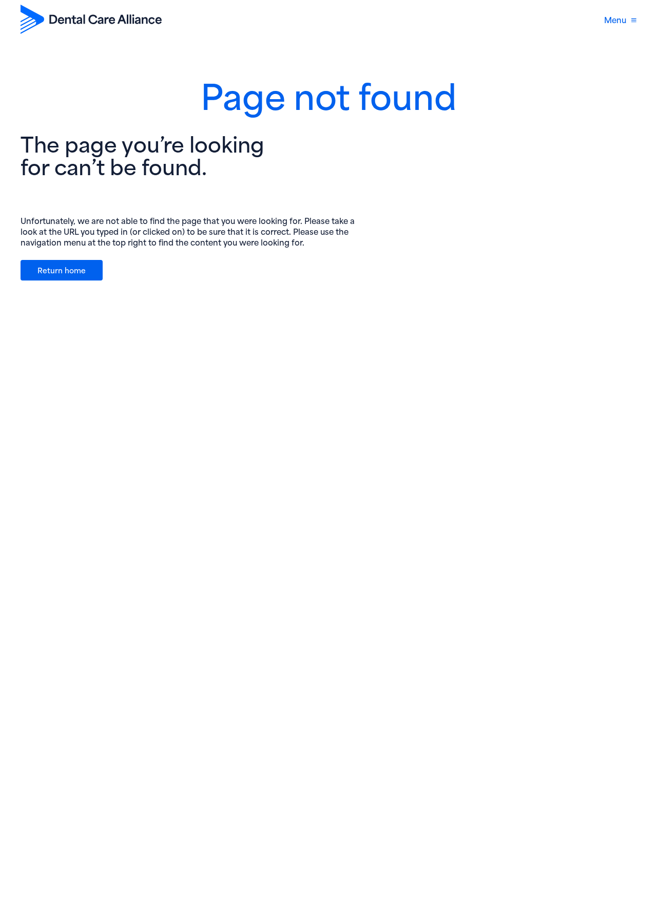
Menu (615, 19)
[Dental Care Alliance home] (91, 19)
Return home (61, 269)
